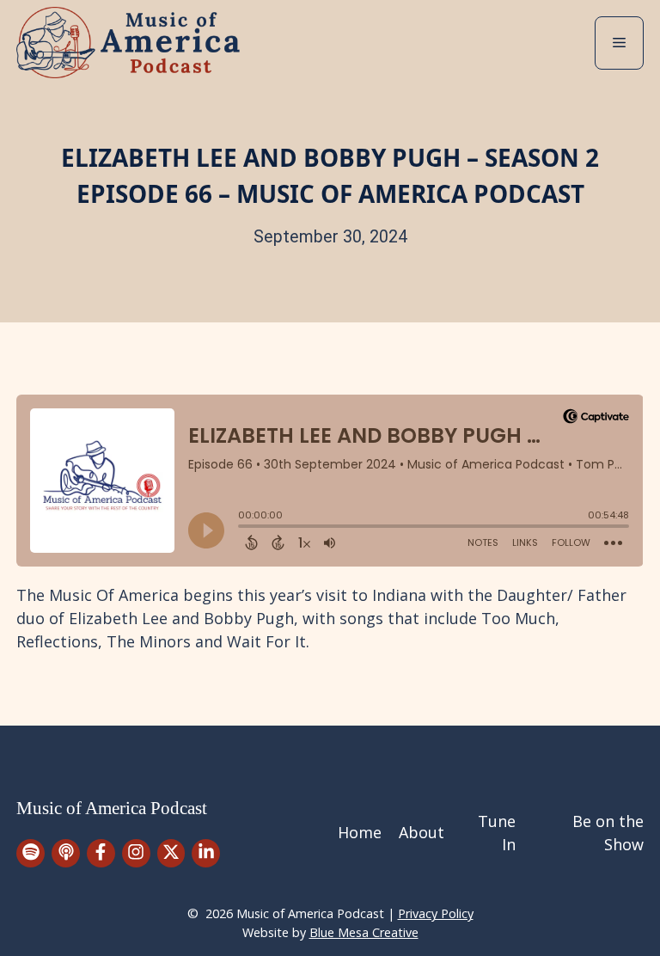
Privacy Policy (436, 913)
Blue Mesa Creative (364, 932)
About (421, 832)
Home (360, 832)
